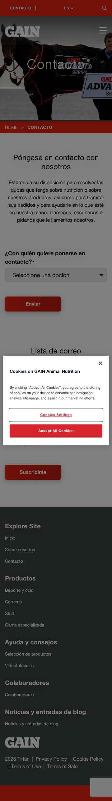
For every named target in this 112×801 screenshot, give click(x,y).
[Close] (100, 363)
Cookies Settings (56, 415)
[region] (56, 400)
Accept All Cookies (56, 431)
